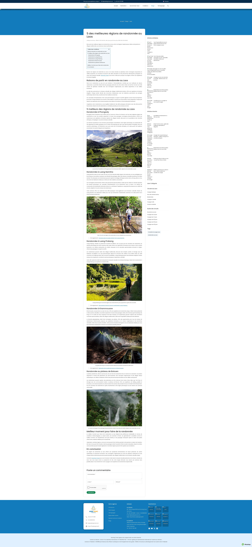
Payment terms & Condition (115, 518)
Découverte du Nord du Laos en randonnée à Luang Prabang (113, 305)
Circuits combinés (151, 204)
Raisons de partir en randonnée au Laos (97, 51)
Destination (123, 6)
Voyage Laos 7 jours (152, 217)
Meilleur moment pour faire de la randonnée (98, 65)
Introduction (111, 507)
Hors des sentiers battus (153, 194)
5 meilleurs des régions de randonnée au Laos (99, 53)
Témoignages (161, 6)
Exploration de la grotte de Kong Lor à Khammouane (111, 368)
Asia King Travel (105, 75)
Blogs (152, 6)
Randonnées (150, 197)
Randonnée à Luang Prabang (95, 58)
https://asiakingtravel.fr (93, 526)
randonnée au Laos (152, 235)
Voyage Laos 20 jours (152, 224)
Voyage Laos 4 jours (152, 214)
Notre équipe (112, 510)
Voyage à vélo (150, 202)
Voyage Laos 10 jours (152, 222)
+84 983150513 (91, 520)
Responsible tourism (113, 515)
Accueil (116, 6)
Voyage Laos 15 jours (152, 219)
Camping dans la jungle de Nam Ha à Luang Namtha (111, 238)
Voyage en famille (151, 199)
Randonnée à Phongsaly (94, 55)
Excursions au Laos (151, 212)
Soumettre (91, 492)
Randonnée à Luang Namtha (95, 57)
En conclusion (91, 67)
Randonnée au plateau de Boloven (96, 62)
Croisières (145, 6)
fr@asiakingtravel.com (107, 1)
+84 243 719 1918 (119, 1)
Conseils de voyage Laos (154, 232)
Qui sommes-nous (134, 6)
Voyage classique (151, 192)
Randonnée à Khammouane (95, 60)
